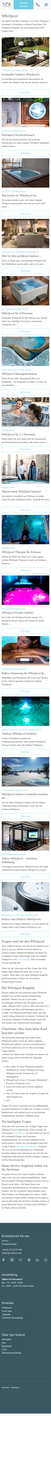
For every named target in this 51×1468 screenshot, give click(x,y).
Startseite (6, 1442)
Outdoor (7, 70)
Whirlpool (22, 70)
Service (5, 1295)
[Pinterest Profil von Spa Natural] (31, 1314)
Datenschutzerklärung (13, 1407)
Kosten (6, 131)
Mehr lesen (25, 93)
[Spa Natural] (7, 4)
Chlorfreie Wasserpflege (14, 1372)
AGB (4, 1404)
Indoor (6, 868)
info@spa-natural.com (13, 1308)
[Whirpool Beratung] (38, 4)
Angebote (7, 1369)
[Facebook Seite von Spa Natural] (6, 1314)
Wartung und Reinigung (23, 1191)
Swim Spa (7, 676)
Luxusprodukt (12, 987)
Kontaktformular (11, 1299)
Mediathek (7, 1394)
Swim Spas (7, 1365)
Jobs (4, 1397)
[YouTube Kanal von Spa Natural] (23, 1314)
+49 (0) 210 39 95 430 (13, 1304)
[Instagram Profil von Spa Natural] (14, 1314)
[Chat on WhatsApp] (46, 1314)
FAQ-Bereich (40, 1174)
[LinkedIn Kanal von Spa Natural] (40, 1314)
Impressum (7, 1400)
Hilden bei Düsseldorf (13, 1334)
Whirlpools (7, 1362)
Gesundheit (9, 373)
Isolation (8, 740)
